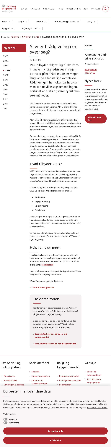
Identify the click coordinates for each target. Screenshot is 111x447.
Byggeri (5, 28)
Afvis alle (55, 440)
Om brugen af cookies (14, 384)
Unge (21, 21)
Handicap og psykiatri (65, 21)
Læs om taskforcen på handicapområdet (55, 343)
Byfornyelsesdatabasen (70, 380)
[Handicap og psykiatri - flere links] (78, 21)
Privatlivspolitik (10, 380)
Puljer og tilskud (29, 28)
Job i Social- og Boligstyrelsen (94, 381)
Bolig (89, 21)
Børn (4, 21)
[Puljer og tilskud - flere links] (40, 28)
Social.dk (35, 371)
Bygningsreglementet (69, 376)
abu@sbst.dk (47, 264)
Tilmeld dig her (94, 118)
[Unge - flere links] (26, 21)
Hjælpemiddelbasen (41, 376)
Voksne (39, 21)
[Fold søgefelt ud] (105, 9)
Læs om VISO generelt (43, 287)
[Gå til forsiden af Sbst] (8, 8)
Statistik (13, 419)
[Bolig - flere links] (95, 21)
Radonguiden (65, 384)
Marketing (14, 422)
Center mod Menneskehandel (39, 382)
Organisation (9, 376)
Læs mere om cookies (97, 407)
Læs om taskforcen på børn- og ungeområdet (51, 335)
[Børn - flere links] (9, 21)
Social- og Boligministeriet (94, 373)
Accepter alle (55, 431)
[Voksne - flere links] (45, 21)
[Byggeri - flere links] (12, 28)
